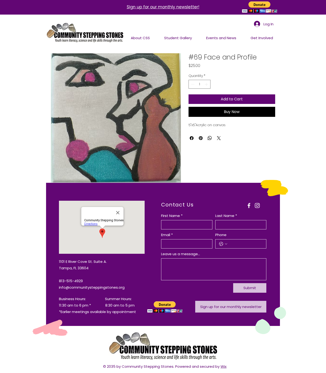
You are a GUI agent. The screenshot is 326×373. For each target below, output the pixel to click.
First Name (172, 215)
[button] (259, 7)
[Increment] (207, 84)
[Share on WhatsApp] (210, 138)
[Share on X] (219, 138)
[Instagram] (257, 205)
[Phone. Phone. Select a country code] (223, 244)
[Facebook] (249, 205)
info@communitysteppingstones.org (92, 287)
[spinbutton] (199, 84)
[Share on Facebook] (192, 138)
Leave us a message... (180, 253)
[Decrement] (192, 84)
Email (167, 234)
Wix (223, 366)
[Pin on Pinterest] (201, 138)
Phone (220, 234)
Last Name (226, 215)
